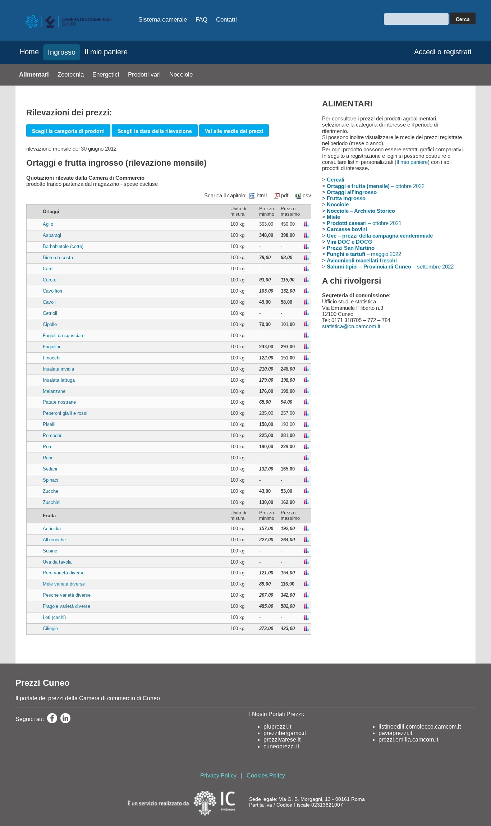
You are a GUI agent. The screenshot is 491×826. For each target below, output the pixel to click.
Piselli (49, 424)
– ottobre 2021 (364, 223)
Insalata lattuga (59, 380)
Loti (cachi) (54, 617)
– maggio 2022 (364, 254)
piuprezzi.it (277, 727)
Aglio (48, 224)
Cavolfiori (52, 291)
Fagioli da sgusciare (63, 335)
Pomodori (53, 435)
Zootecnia (71, 74)
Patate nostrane (59, 402)
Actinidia (52, 528)
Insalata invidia (58, 369)
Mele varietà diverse (64, 584)
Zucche (50, 491)
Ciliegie (50, 628)
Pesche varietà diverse (67, 595)
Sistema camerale (162, 19)
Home (29, 52)
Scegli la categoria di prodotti (68, 130)
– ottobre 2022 (376, 186)
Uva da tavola (57, 562)
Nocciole (181, 74)
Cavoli (49, 302)
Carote (49, 280)
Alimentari (34, 74)
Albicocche (54, 539)
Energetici (105, 74)
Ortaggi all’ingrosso (352, 192)
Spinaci (50, 480)
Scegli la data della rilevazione (155, 130)
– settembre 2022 (390, 266)
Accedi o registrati (442, 52)
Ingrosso (61, 52)
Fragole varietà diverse (66, 606)
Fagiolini (51, 346)
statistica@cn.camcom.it (351, 326)
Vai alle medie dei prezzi (234, 130)
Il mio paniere (106, 52)
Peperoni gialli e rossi (65, 413)
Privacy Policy (218, 775)
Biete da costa (58, 257)
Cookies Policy (266, 775)
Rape (48, 457)
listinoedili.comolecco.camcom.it (419, 727)
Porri (47, 446)
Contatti (226, 19)
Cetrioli (50, 313)
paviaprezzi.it (395, 733)
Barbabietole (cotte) (63, 246)
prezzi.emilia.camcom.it (408, 739)
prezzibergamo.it (284, 733)
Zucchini (51, 502)
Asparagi (52, 235)
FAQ (201, 19)
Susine (50, 551)
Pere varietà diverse (63, 572)
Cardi (48, 268)
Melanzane (54, 391)
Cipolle (50, 324)
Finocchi (51, 358)
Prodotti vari (144, 74)
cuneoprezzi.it (281, 746)
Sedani (50, 469)
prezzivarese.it (281, 739)
